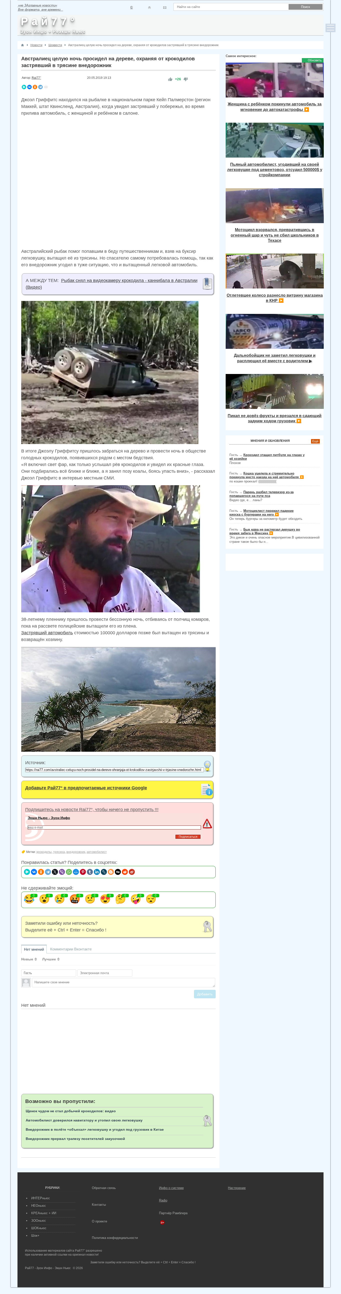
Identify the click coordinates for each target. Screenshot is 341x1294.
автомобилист (97, 852)
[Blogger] (111, 872)
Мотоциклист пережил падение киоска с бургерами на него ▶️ (261, 512)
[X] (55, 872)
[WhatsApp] (69, 872)
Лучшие (49, 959)
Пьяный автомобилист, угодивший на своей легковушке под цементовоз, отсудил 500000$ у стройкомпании (274, 169)
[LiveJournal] (104, 872)
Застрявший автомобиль (47, 632)
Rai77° (36, 78)
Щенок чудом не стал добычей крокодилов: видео (71, 1111)
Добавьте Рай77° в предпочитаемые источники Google (86, 787)
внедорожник (75, 852)
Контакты (99, 1204)
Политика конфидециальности (115, 1238)
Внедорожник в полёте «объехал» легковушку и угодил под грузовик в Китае (95, 1129)
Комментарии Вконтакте (71, 949)
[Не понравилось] (185, 79)
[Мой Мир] (76, 872)
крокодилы (44, 852)
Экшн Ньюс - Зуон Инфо (49, 818)
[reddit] (125, 872)
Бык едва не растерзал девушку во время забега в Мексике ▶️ (264, 531)
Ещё (315, 441)
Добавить (204, 994)
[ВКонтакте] (29, 87)
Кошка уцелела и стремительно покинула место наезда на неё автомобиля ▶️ (266, 475)
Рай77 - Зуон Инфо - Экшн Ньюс (47, 1268)
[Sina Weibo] (132, 872)
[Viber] (62, 872)
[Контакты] (149, 7)
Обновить (315, 60)
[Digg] (118, 872)
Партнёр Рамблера (173, 1213)
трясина (59, 852)
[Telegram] (40, 87)
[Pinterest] (83, 872)
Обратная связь (104, 1188)
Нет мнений (34, 949)
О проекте (99, 1221)
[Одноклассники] (35, 87)
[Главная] (22, 45)
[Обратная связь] (164, 7)
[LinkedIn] (97, 872)
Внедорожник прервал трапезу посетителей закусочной (75, 1139)
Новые (27, 959)
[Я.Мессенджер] (24, 87)
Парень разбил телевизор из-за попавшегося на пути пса (261, 494)
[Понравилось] (170, 79)
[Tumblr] (90, 872)
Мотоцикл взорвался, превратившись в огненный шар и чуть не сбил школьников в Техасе (275, 235)
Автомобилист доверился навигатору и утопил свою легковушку (84, 1120)
